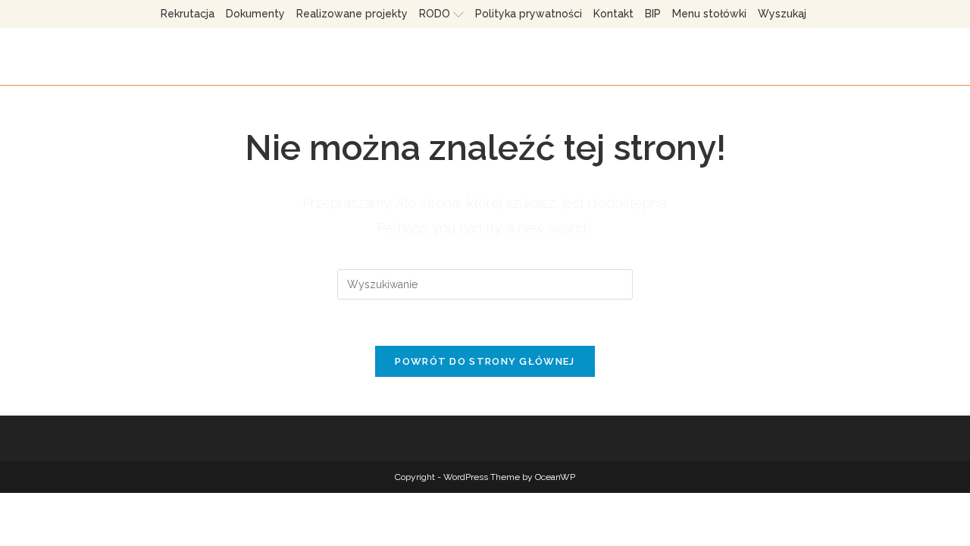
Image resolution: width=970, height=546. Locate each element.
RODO (434, 14)
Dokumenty (255, 14)
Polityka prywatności (528, 14)
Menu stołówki (709, 14)
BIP (653, 14)
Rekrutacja (187, 14)
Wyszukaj (782, 14)
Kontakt (613, 14)
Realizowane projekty (352, 14)
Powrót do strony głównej (484, 361)
